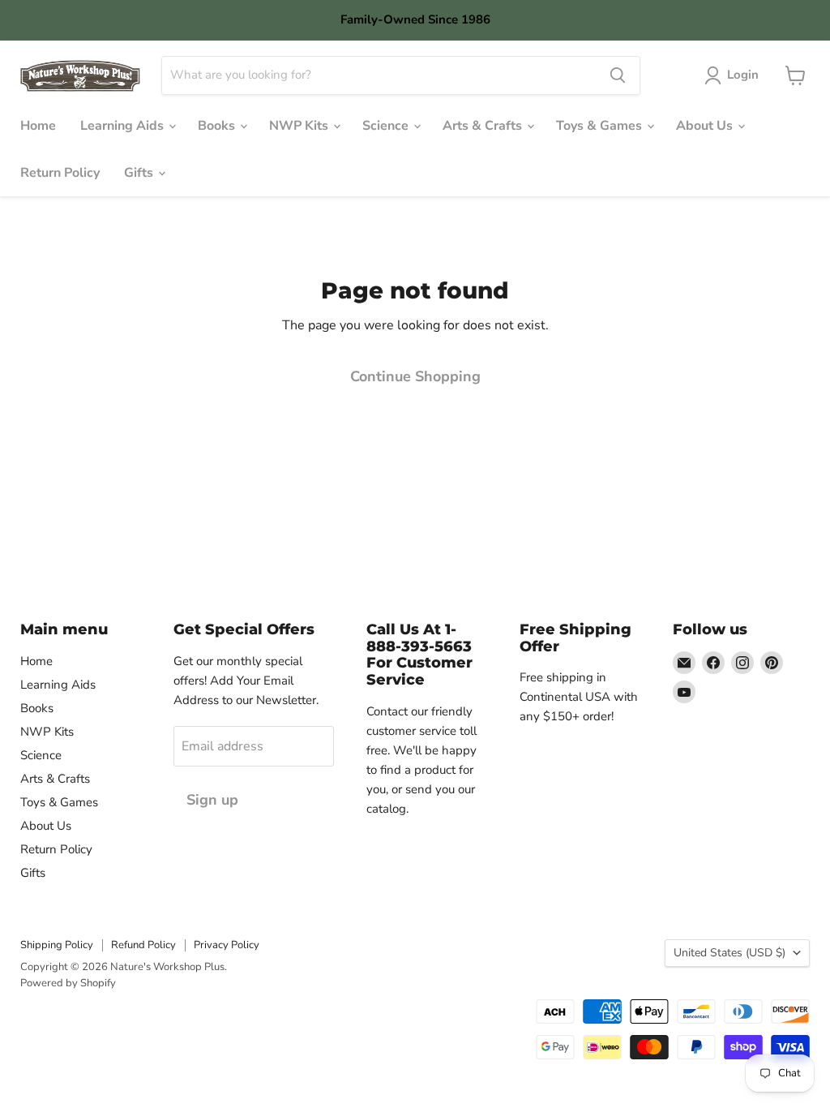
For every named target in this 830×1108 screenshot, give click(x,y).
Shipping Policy (56, 945)
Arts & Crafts (484, 126)
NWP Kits (300, 126)
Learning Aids (123, 126)
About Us (706, 126)
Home (38, 126)
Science (387, 126)
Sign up (212, 800)
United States (729, 952)
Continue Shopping (415, 376)
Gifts (140, 173)
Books (218, 126)
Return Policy (60, 173)
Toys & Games (600, 126)
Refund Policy (143, 945)
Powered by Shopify (68, 983)
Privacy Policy (226, 945)
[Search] (618, 75)
